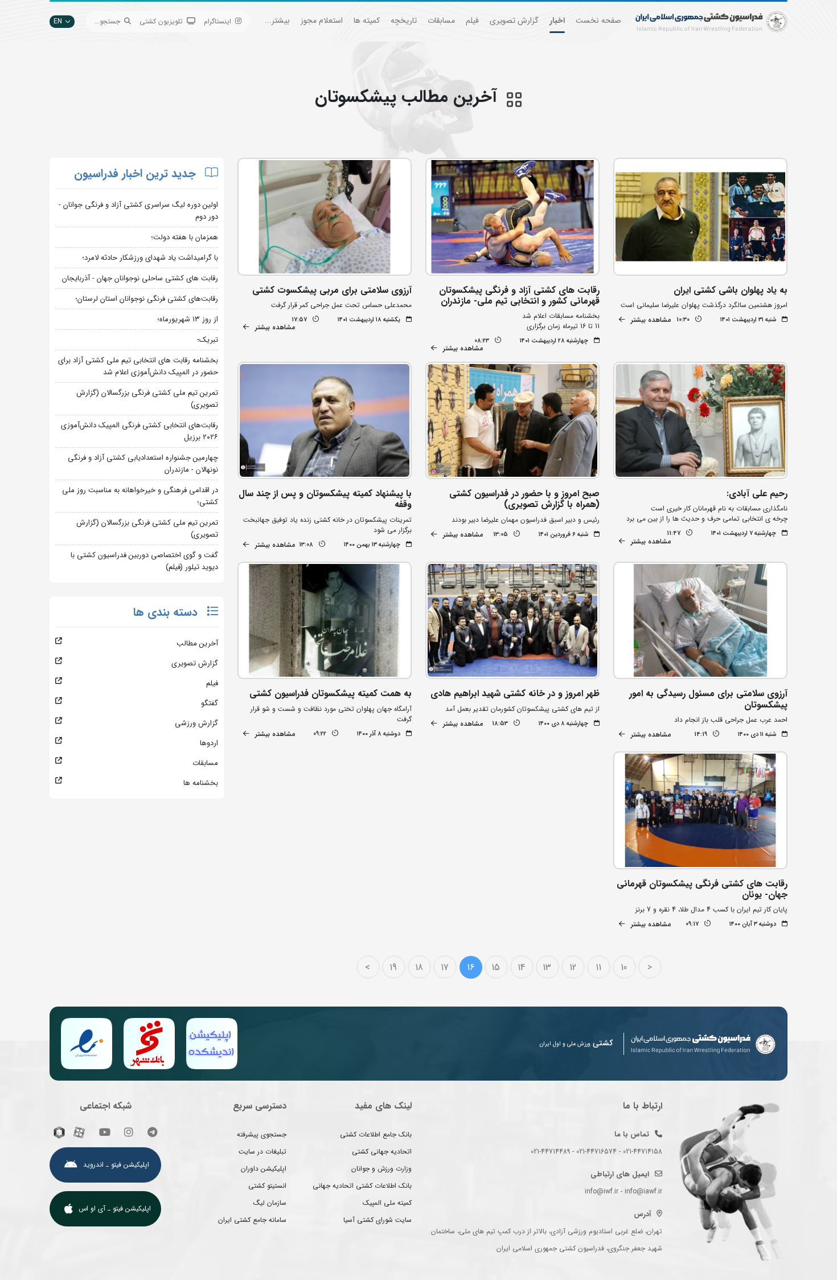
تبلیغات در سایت (262, 1151)
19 (393, 967)
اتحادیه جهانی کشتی (382, 1151)
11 (598, 967)
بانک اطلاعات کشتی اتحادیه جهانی (362, 1185)
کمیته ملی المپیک (387, 1202)
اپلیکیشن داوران (263, 1168)
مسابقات (441, 20)
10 (624, 967)
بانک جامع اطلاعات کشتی (376, 1134)
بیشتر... (277, 20)
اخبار (557, 20)
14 (521, 967)
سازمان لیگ (269, 1202)
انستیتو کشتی (267, 1185)
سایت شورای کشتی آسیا (377, 1219)
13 (547, 967)
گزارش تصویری (514, 20)
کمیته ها (367, 20)
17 (445, 967)
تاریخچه (404, 20)
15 (495, 967)
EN (58, 21)
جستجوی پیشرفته (261, 1134)
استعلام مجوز (322, 20)
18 (419, 967)
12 (572, 967)
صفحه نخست (598, 20)
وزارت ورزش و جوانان (381, 1168)
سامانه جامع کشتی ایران (252, 1219)
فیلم (472, 20)
